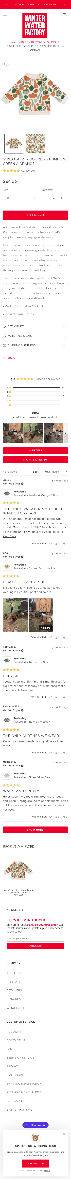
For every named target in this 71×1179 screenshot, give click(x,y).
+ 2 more (45, 627)
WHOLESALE (16, 1007)
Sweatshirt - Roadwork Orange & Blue (36, 495)
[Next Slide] (65, 433)
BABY (24, 42)
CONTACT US (16, 1040)
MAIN (14, 42)
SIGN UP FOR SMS (19, 1109)
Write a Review (43, 460)
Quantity (47, 190)
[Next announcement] (64, 4)
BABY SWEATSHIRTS (43, 42)
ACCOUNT (14, 1031)
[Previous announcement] (6, 4)
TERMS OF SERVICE (20, 1057)
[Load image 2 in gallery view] (35, 143)
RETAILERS (14, 990)
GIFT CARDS (15, 1101)
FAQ (9, 1049)
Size (5, 190)
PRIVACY (13, 1066)
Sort (36, 471)
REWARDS (14, 999)
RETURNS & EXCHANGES (24, 1092)
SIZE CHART (15, 1075)
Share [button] (12, 357)
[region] (35, 433)
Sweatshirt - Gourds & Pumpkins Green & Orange (19, 892)
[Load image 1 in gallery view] (14, 143)
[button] (5, 15)
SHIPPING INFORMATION (24, 1083)
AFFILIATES (14, 981)
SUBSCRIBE (35, 945)
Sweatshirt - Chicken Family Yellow (34, 568)
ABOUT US (14, 973)
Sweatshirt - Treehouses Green (32, 662)
